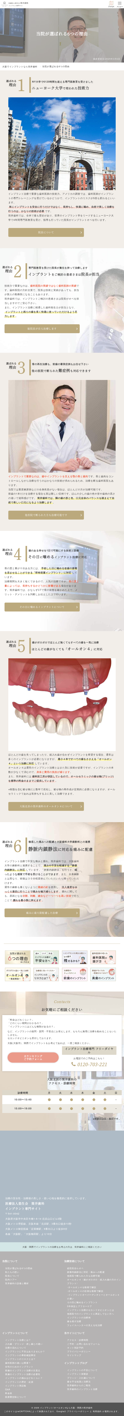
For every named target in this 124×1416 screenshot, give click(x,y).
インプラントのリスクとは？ (20, 1358)
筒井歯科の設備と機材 (17, 1283)
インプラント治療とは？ (18, 1339)
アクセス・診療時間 (77, 1339)
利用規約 (97, 1411)
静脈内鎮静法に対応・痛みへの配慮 (86, 1271)
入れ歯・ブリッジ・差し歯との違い (24, 1343)
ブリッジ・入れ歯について (81, 1377)
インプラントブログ (75, 1363)
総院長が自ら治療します (42, 328)
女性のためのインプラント (19, 1366)
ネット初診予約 (75, 1347)
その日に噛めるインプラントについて (42, 607)
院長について (46, 232)
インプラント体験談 (77, 1373)
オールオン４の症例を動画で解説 (85, 1290)
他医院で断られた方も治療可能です (46, 515)
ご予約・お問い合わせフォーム (83, 1343)
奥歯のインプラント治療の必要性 (22, 1374)
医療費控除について (15, 1396)
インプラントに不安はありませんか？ (25, 1351)
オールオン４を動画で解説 (82, 1287)
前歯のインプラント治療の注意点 (22, 1370)
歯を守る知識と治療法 (79, 1381)
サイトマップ (74, 1355)
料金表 (8, 1393)
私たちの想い (12, 1271)
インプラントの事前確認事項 (20, 1355)
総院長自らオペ (75, 1268)
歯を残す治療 (74, 1321)
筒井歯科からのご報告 (79, 1385)
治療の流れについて (15, 1347)
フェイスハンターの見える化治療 (84, 1325)
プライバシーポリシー (79, 1351)
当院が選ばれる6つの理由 (18, 1268)
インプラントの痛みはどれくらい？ (24, 1377)
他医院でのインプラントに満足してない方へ (90, 1313)
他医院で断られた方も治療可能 (83, 1275)
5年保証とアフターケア (79, 1306)
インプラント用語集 (15, 1385)
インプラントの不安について (82, 1370)
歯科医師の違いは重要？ (18, 1362)
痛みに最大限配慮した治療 (42, 913)
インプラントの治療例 (79, 1317)
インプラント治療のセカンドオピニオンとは (90, 1309)
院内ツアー (11, 1279)
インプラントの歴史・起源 (19, 1381)
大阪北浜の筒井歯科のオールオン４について (46, 806)
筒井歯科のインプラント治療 (82, 1389)
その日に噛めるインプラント (82, 1302)
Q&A (7, 1389)
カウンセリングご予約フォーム (33, 1057)
